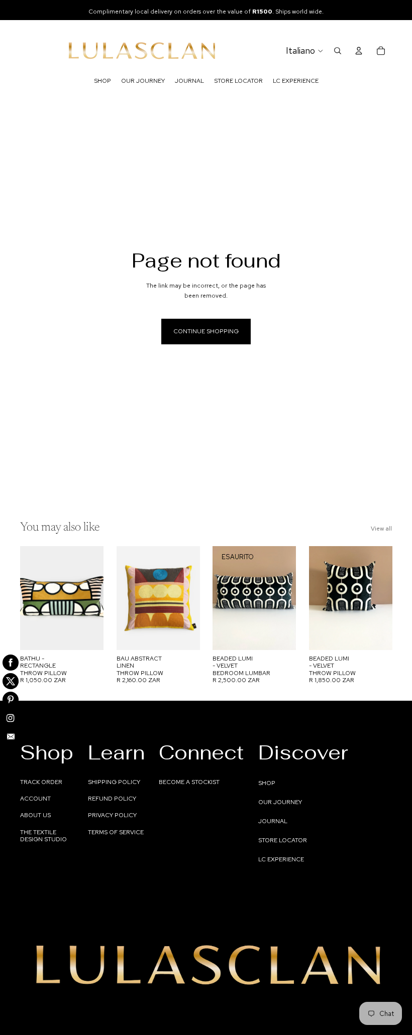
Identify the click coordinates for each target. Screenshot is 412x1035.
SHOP (266, 783)
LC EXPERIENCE (281, 859)
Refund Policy (112, 799)
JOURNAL (272, 821)
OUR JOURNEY (280, 802)
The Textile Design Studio (43, 835)
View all (381, 529)
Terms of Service (116, 832)
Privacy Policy (112, 815)
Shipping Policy (114, 782)
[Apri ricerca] (338, 51)
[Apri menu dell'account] (359, 51)
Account (35, 799)
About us (35, 815)
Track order (41, 782)
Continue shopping (206, 331)
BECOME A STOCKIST (189, 782)
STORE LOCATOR (282, 840)
